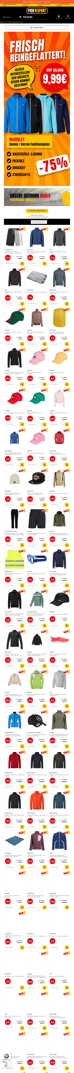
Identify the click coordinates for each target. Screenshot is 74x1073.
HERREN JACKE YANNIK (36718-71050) (58, 252)
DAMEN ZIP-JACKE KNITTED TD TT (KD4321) (58, 413)
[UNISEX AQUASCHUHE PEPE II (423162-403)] (59, 639)
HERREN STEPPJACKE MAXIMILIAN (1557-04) (37, 775)
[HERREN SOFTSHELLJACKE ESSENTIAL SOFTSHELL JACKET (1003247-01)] (59, 1041)
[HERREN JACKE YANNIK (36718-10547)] (15, 277)
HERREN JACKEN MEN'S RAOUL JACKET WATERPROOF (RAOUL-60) (59, 534)
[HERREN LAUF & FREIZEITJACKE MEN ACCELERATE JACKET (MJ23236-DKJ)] (37, 599)
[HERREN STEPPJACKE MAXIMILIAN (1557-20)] (37, 800)
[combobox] (34, 17)
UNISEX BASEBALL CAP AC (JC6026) (14, 413)
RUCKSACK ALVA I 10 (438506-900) (36, 936)
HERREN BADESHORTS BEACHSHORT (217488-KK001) (13, 252)
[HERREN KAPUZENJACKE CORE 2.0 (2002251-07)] (37, 679)
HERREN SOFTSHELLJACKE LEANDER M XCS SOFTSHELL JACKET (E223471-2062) (13, 735)
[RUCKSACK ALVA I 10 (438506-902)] (15, 961)
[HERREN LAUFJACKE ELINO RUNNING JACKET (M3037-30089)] (59, 840)
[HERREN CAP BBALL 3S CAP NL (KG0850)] (15, 317)
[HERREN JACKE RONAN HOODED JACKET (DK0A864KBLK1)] (37, 639)
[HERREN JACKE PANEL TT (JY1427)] (59, 478)
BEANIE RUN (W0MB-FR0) (56, 976)
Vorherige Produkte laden (37, 211)
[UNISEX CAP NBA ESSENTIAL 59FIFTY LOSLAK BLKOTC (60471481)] (37, 478)
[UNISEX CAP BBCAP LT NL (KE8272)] (59, 358)
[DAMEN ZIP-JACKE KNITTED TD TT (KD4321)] (59, 398)
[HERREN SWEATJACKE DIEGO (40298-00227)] (59, 679)
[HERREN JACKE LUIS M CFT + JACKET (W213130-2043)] (15, 1041)
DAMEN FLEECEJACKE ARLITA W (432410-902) (36, 856)
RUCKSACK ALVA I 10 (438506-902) (14, 976)
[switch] (6, 1066)
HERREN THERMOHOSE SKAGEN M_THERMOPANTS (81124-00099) (14, 534)
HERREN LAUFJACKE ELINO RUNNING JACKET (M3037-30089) (58, 856)
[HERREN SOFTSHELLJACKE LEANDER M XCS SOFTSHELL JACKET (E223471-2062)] (15, 720)
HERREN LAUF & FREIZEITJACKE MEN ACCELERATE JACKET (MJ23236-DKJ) (36, 614)
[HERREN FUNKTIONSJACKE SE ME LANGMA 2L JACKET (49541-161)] (59, 720)
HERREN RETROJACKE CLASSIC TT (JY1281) (36, 1017)
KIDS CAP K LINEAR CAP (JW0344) (58, 614)
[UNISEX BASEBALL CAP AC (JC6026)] (15, 398)
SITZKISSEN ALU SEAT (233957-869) (37, 292)
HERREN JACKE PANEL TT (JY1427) (58, 493)
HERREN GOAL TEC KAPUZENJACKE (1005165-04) (57, 453)
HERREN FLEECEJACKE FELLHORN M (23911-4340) (59, 896)
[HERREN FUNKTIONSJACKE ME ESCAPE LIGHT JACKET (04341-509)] (37, 961)
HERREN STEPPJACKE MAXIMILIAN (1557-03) (14, 775)
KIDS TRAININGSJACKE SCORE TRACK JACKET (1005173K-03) (13, 453)
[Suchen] (20, 17)
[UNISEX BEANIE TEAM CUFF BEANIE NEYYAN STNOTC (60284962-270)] (15, 478)
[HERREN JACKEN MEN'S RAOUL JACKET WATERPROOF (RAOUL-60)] (59, 518)
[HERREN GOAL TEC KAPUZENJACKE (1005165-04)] (59, 438)
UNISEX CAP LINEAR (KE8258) (35, 453)
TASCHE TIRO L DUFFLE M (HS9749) (12, 896)
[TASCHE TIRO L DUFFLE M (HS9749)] (15, 881)
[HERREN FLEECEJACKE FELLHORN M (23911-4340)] (59, 881)
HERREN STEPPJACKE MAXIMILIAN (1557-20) (37, 816)
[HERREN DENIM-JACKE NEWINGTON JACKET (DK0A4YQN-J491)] (15, 679)
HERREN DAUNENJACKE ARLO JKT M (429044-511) (36, 252)
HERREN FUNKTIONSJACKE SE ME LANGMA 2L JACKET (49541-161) (59, 735)
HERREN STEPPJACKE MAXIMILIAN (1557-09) (14, 816)
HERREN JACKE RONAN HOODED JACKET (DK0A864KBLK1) (36, 655)
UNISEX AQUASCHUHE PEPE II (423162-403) (58, 655)
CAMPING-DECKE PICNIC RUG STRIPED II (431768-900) (13, 856)
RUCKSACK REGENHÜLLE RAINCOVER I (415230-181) (56, 333)
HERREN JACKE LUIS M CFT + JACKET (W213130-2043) (13, 1057)
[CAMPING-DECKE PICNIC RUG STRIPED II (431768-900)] (15, 840)
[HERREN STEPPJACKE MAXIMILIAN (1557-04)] (37, 760)
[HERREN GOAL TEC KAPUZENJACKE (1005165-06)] (59, 1001)
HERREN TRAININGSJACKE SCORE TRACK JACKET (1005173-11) (36, 1057)
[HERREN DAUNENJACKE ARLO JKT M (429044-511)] (37, 237)
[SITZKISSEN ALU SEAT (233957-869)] (37, 277)
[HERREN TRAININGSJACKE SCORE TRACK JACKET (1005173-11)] (37, 1041)
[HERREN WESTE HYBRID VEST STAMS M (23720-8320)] (37, 881)
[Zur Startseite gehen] (37, 11)
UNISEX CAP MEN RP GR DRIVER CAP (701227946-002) (36, 735)
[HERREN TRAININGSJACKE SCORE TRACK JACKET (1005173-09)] (15, 599)
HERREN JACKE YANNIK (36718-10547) (13, 292)
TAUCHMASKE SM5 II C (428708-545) (36, 574)
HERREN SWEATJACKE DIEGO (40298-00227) (57, 695)
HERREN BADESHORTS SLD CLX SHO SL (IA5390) (36, 534)
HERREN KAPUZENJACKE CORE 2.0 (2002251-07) (36, 695)
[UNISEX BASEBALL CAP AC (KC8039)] (37, 398)
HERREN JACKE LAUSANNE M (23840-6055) (13, 936)
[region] (37, 197)
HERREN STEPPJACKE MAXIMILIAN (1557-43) (59, 816)
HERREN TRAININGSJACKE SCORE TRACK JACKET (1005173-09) (14, 614)
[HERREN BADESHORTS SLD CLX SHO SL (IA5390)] (37, 518)
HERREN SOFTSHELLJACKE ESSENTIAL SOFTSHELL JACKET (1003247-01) (58, 1057)
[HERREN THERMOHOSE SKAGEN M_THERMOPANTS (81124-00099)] (15, 518)
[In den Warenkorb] (22, 264)
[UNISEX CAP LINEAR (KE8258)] (37, 438)
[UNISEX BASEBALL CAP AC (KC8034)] (37, 358)
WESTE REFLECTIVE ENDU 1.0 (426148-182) (13, 574)
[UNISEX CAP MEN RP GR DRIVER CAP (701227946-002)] (37, 720)
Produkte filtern (38, 27)
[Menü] (10, 1054)
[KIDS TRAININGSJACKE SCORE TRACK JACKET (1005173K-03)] (15, 438)
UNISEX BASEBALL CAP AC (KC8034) (34, 373)
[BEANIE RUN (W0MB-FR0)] (59, 961)
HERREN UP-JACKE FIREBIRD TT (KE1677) (36, 333)
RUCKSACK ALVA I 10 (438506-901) (59, 936)
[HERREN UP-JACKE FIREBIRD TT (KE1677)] (37, 317)
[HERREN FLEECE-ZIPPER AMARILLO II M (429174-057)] (15, 639)
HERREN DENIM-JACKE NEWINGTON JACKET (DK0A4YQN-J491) (14, 695)
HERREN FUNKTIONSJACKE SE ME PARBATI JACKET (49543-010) (14, 373)
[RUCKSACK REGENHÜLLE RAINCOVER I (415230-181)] (59, 317)
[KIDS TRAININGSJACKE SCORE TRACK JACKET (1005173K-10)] (59, 559)
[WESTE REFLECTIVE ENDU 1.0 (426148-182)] (15, 559)
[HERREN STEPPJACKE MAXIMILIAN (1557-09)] (15, 800)
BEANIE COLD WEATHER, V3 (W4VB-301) (13, 1017)
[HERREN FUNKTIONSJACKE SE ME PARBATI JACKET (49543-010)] (15, 358)
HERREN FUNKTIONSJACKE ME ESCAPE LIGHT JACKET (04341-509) (36, 976)
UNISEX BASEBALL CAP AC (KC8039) (34, 413)
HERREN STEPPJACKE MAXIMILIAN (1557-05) (59, 775)
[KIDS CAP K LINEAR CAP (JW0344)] (59, 599)
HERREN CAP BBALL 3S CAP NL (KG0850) (13, 333)
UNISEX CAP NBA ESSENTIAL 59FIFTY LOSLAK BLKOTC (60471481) (35, 494)
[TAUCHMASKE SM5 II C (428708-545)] (37, 559)
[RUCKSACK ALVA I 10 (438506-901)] (59, 921)
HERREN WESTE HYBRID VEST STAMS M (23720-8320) (35, 896)
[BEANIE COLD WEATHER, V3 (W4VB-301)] (15, 1001)
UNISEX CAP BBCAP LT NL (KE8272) (56, 373)
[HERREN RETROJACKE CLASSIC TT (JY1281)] (37, 1001)
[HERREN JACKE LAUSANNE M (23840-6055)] (15, 921)
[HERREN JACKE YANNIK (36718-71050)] (59, 237)
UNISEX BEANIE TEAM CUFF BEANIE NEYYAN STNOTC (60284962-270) (12, 494)
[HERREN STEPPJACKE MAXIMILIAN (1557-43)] (59, 800)
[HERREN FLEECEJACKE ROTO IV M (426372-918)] (59, 277)
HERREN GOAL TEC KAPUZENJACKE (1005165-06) (57, 1017)
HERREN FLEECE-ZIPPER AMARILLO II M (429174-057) (13, 655)
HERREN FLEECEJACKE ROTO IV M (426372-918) (59, 292)
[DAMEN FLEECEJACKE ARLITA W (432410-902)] (37, 840)
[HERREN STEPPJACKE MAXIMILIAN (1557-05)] (59, 760)
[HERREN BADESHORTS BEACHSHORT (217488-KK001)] (15, 237)
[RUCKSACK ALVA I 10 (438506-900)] (37, 921)
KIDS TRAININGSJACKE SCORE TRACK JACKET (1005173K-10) (57, 574)
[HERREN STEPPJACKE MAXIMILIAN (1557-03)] (15, 760)
